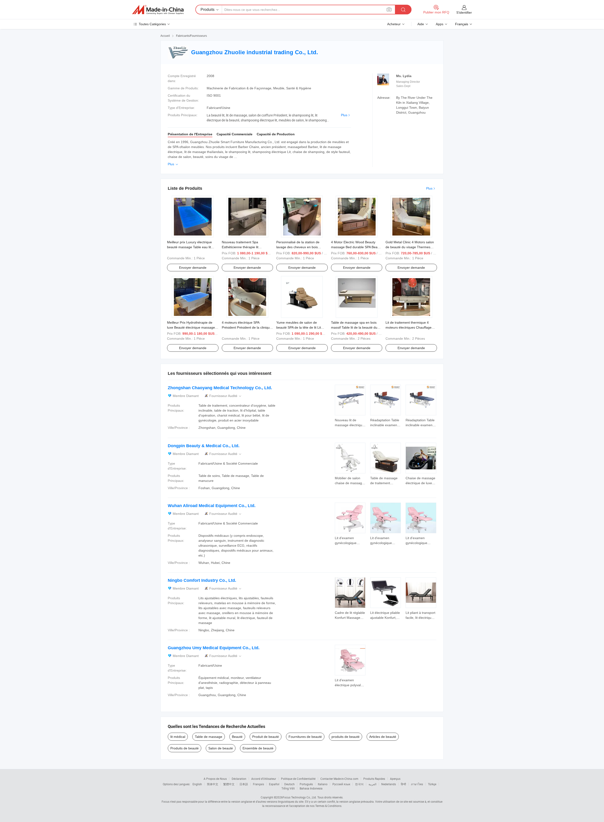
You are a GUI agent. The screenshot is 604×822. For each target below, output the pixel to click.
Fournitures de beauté (305, 737)
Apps (439, 24)
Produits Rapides (374, 779)
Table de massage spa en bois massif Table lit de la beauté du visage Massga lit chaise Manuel (355, 327)
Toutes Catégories (152, 24)
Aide (420, 24)
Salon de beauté (220, 748)
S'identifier (464, 12)
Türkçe (432, 784)
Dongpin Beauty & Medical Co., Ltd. (203, 445)
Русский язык (341, 784)
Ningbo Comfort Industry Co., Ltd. (202, 580)
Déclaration (239, 779)
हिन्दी (403, 784)
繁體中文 (229, 784)
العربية (372, 784)
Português (306, 784)
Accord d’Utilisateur (263, 779)
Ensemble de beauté (258, 748)
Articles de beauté (382, 737)
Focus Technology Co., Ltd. (300, 797)
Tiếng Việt (288, 788)
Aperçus (395, 779)
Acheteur (394, 24)
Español (274, 784)
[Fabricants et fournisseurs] (158, 10)
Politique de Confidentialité (298, 779)
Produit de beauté (265, 737)
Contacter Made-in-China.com (339, 779)
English (197, 784)
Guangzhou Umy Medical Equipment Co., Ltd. (214, 647)
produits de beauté (345, 737)
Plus (344, 115)
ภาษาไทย (417, 784)
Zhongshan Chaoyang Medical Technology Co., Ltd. (220, 387)
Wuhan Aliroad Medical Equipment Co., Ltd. (212, 505)
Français (258, 784)
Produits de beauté (184, 748)
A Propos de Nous (215, 779)
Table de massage (208, 737)
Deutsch (289, 784)
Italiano (322, 784)
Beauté (237, 737)
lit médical (177, 737)
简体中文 (212, 784)
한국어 (359, 784)
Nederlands (388, 784)
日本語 (243, 784)
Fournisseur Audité (225, 396)
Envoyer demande (192, 267)
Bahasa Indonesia (311, 788)
